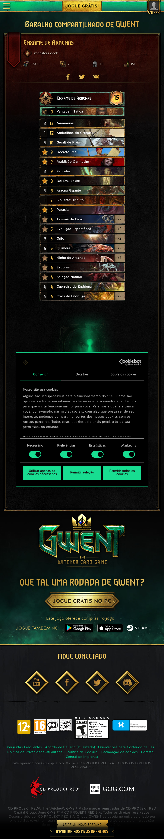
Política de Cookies (82, 752)
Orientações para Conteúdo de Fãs (126, 747)
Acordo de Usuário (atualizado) (70, 747)
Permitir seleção (82, 472)
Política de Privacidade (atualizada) (35, 752)
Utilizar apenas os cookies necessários (42, 473)
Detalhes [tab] (82, 374)
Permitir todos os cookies (122, 473)
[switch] (66, 454)
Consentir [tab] (40, 374)
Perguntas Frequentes (24, 747)
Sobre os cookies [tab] (123, 374)
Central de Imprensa (82, 757)
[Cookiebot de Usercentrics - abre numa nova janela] (122, 362)
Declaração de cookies (119, 752)
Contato (147, 752)
